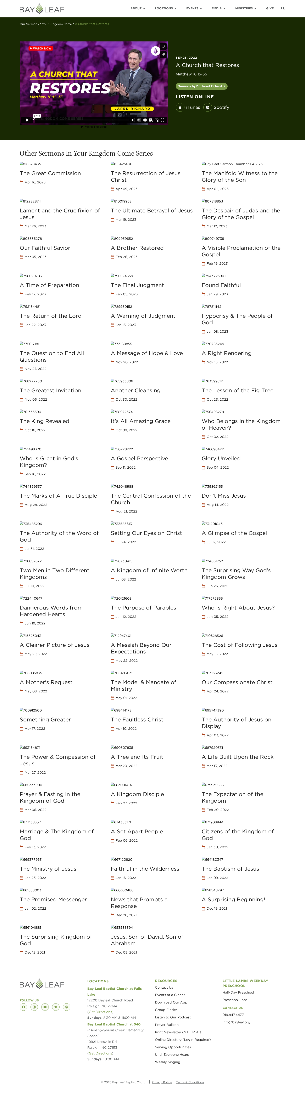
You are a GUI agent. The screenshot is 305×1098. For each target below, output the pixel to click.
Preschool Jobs (235, 1000)
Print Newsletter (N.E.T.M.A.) (178, 1032)
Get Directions (100, 1012)
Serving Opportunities (173, 1047)
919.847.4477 (233, 1015)
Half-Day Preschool (238, 992)
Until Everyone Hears (172, 1055)
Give (270, 8)
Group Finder (166, 1010)
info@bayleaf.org (236, 1022)
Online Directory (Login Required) (183, 1040)
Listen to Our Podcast (173, 1017)
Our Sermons (29, 24)
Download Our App (171, 1002)
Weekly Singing (167, 1062)
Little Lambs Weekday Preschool (245, 983)
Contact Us (164, 987)
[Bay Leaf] (42, 8)
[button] (282, 8)
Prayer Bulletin (167, 1025)
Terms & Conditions (190, 1082)
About (136, 8)
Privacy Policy (162, 1082)
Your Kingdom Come (57, 24)
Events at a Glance (170, 995)
